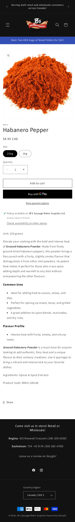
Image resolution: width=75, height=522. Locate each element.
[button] (7, 25)
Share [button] (9, 402)
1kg (25, 153)
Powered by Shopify (56, 515)
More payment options (37, 203)
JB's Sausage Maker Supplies (31, 515)
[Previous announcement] (7, 6)
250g (10, 153)
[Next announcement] (68, 6)
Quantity (8, 162)
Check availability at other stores (27, 223)
